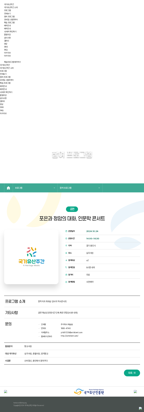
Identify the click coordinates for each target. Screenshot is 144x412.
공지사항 (7, 38)
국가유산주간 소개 (11, 7)
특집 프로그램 (9, 22)
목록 (130, 372)
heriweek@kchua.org (20, 403)
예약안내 (7, 25)
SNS (6, 47)
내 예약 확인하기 (10, 31)
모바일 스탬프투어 (11, 19)
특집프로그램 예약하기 (12, 62)
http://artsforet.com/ (69, 336)
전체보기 (7, 13)
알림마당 (7, 34)
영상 (5, 44)
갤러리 (6, 41)
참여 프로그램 (9, 16)
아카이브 (7, 53)
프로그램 (7, 10)
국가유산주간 (9, 4)
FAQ (6, 50)
